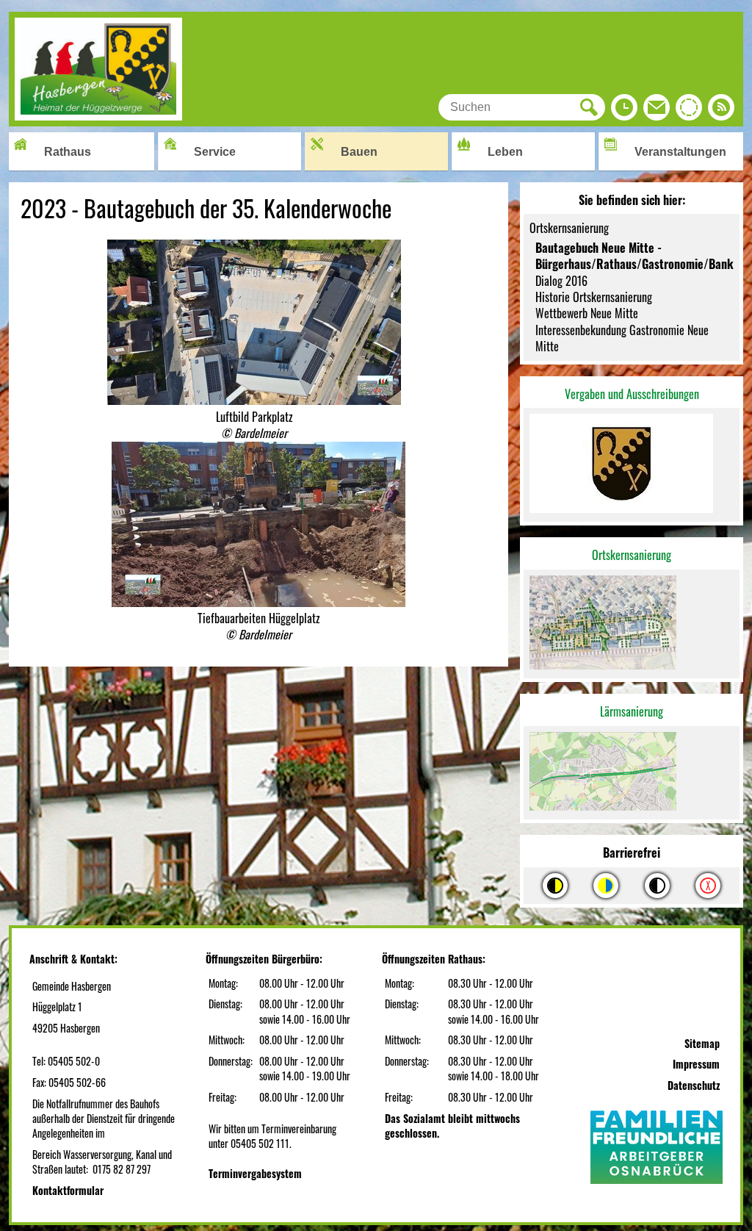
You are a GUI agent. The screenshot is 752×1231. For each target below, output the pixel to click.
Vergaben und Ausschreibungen (632, 394)
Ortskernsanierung (631, 555)
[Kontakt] (656, 111)
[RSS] (721, 111)
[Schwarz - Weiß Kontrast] (657, 885)
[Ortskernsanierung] (631, 623)
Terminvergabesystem (255, 1173)
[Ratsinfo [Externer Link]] (689, 111)
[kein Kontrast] (707, 885)
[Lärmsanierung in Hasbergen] (631, 773)
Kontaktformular (68, 1190)
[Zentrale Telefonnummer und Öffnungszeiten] (624, 111)
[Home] (98, 115)
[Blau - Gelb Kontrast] (605, 885)
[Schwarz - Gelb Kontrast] (555, 885)
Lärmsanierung (631, 711)
